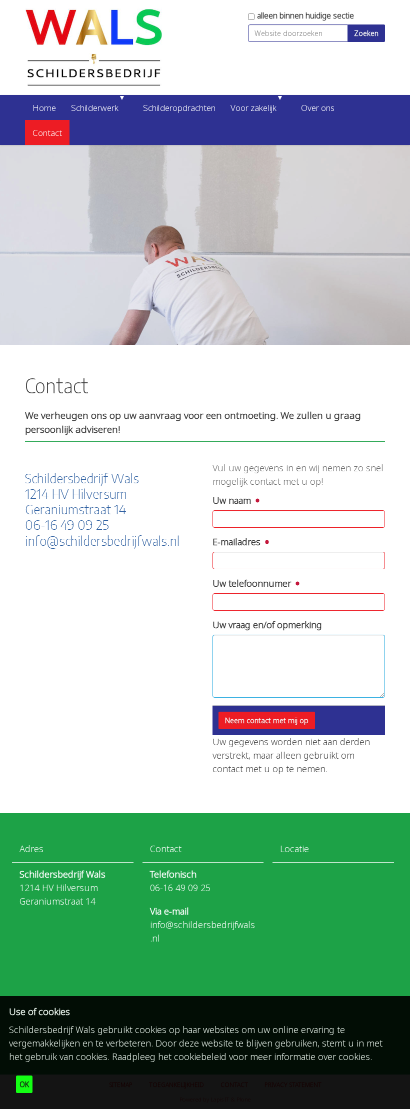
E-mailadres (237, 542)
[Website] (93, 47)
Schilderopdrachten (179, 107)
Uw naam (233, 500)
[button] (127, 107)
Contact (47, 132)
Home (44, 107)
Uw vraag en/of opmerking (267, 625)
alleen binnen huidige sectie (305, 15)
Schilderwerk (94, 107)
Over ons (317, 107)
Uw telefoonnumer (253, 583)
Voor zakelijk (253, 107)
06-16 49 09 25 (180, 888)
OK (24, 1084)
